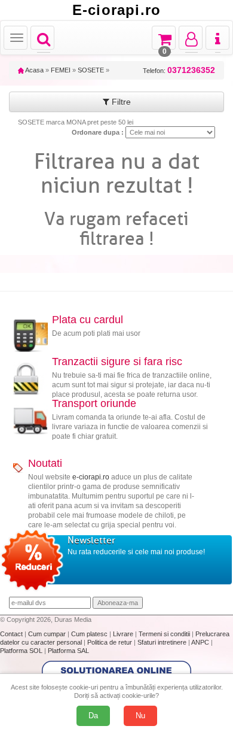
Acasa (34, 70)
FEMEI (60, 70)
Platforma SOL (21, 650)
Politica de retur (110, 642)
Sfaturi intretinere (162, 642)
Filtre (120, 102)
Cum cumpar (48, 633)
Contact (12, 633)
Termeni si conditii (165, 633)
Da (93, 715)
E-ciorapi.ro (116, 10)
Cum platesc (90, 633)
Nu (140, 715)
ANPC (200, 642)
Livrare (124, 633)
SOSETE (91, 70)
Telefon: (179, 70)
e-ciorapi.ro (90, 477)
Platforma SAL (68, 650)
